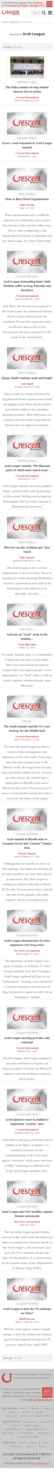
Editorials (44, 1421)
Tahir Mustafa (27, 204)
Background (43, 1433)
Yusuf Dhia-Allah (27, 644)
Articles (22, 1442)
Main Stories (29, 1421)
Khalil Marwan (27, 1318)
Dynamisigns (42, 1463)
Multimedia (15, 1446)
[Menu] (50, 12)
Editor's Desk (26, 1433)
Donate (39, 1412)
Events (45, 1442)
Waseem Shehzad (27, 853)
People (29, 1446)
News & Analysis (32, 1425)
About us (9, 1415)
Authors (12, 1412)
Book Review (8, 1433)
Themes (42, 1446)
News (47, 1408)
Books (34, 1442)
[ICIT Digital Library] (49, 3)
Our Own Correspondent (27, 950)
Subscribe (26, 1412)
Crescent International (27, 97)
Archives (35, 1408)
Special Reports (13, 1429)
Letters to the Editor (28, 1436)
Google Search (42, 1415)
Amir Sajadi (27, 383)
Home (23, 1408)
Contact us (24, 1415)
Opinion (15, 1425)
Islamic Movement (35, 1429)
